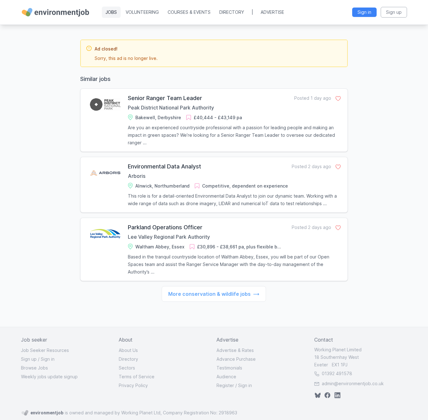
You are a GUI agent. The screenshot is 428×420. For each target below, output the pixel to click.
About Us (128, 350)
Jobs (111, 12)
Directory (231, 12)
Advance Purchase (236, 359)
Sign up (29, 359)
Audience (226, 376)
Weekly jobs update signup (49, 376)
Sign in (48, 359)
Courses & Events (189, 12)
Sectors (127, 367)
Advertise (272, 12)
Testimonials (229, 367)
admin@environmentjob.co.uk (353, 383)
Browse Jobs (34, 367)
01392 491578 (336, 373)
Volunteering (142, 12)
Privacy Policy (133, 385)
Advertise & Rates (235, 350)
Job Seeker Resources (45, 350)
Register (225, 385)
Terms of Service (136, 376)
